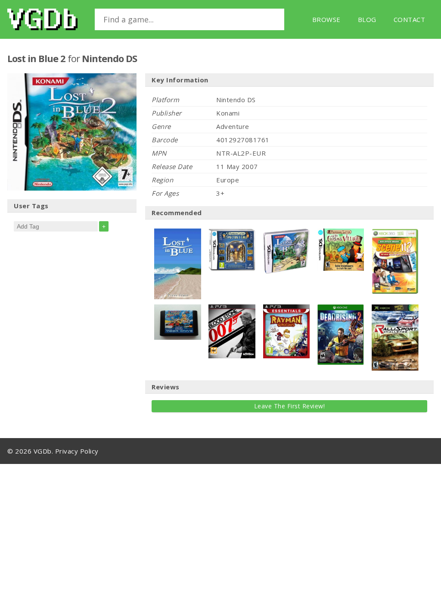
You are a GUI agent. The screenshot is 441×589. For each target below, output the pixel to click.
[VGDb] (42, 19)
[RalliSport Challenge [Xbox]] (395, 308)
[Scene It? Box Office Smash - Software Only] (395, 233)
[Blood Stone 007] (231, 308)
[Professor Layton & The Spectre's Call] (231, 233)
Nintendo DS (109, 58)
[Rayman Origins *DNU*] (286, 308)
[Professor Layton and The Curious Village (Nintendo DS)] (340, 233)
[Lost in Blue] (177, 233)
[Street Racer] (177, 308)
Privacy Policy (77, 451)
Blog (367, 19)
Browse (326, 19)
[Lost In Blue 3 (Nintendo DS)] (286, 233)
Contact (409, 19)
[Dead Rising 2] (340, 308)
